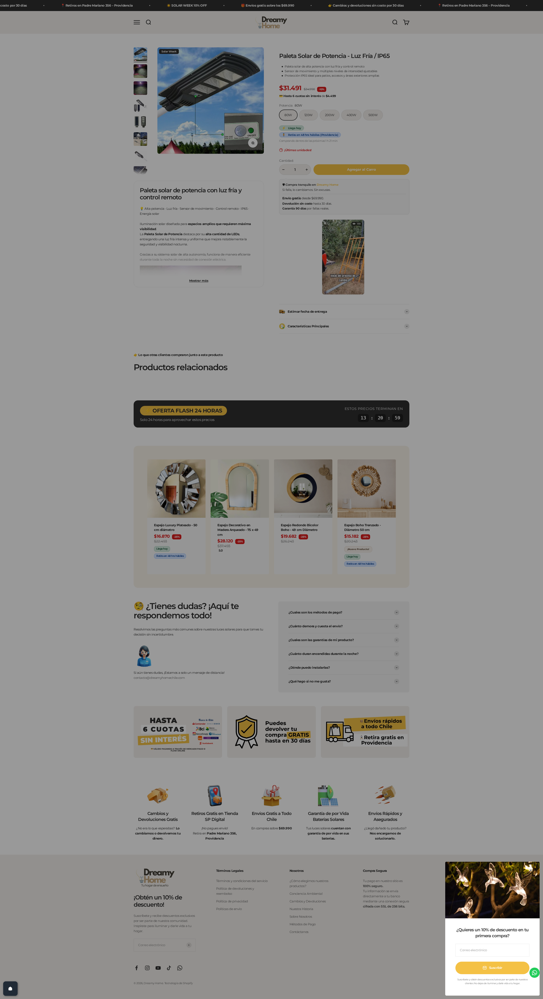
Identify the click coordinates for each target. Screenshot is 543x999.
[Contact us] (534, 973)
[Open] (10, 988)
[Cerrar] (531, 870)
